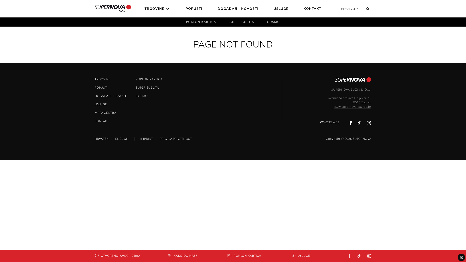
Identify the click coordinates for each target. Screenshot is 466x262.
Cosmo (273, 22)
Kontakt (312, 9)
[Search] (366, 9)
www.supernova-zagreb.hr (352, 106)
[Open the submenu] (168, 9)
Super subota (241, 22)
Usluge (281, 9)
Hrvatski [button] (348, 9)
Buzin (122, 11)
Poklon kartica (201, 22)
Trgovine (154, 9)
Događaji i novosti (238, 9)
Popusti (194, 9)
